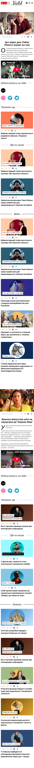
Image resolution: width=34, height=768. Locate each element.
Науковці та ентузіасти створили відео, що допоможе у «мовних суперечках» (15, 334)
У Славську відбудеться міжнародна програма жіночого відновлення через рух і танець (15, 754)
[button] (8, 3)
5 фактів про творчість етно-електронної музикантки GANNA (15, 562)
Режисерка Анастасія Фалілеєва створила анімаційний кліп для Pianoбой (15, 303)
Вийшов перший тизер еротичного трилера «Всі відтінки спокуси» (16, 172)
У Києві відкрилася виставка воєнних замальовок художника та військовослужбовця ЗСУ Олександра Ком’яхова (16, 367)
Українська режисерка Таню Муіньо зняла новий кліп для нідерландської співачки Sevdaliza (17, 202)
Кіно (2, 130)
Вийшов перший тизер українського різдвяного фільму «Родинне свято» (17, 135)
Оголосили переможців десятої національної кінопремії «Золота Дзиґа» (16, 722)
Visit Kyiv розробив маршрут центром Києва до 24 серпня (14, 631)
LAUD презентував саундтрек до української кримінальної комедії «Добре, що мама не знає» (16, 593)
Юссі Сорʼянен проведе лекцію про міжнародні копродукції (16, 527)
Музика (3, 558)
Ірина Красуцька (7, 37)
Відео (2, 168)
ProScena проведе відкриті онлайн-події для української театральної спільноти (17, 691)
